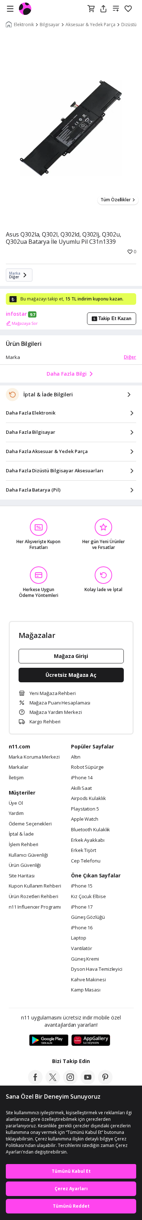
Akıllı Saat (81, 788)
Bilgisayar (50, 25)
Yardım (16, 813)
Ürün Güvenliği (25, 865)
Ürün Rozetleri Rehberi (33, 897)
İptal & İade (21, 834)
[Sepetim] (91, 9)
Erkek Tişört (83, 850)
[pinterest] (105, 1082)
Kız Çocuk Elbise (88, 897)
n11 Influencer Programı (35, 907)
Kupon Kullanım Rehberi (35, 886)
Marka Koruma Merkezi (34, 757)
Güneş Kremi (85, 959)
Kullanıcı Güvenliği (28, 855)
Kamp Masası (85, 990)
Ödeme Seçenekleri (30, 824)
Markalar (18, 767)
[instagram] (70, 1082)
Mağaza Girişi (71, 656)
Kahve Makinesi (88, 980)
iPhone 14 (81, 778)
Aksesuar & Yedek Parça (90, 25)
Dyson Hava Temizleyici (96, 969)
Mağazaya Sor (25, 323)
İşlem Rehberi (24, 845)
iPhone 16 (81, 928)
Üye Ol (16, 803)
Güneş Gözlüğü (88, 917)
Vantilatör (81, 949)
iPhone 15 (81, 886)
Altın (75, 757)
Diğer (130, 357)
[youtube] (87, 1082)
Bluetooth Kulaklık (90, 830)
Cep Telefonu (85, 861)
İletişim (16, 778)
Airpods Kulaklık (88, 798)
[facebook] (35, 1082)
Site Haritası (22, 876)
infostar (16, 314)
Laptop (78, 938)
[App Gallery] (90, 1040)
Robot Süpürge (87, 767)
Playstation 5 (85, 809)
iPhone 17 (81, 907)
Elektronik (24, 25)
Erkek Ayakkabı (87, 840)
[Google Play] (48, 1040)
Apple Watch (84, 819)
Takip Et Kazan (114, 318)
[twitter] (53, 1082)
